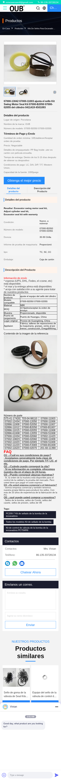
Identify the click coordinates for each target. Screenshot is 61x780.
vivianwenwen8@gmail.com (19, 2)
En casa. (6, 28)
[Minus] (56, 707)
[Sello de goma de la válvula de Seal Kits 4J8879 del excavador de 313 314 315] (16, 677)
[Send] (56, 775)
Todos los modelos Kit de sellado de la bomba (28, 522)
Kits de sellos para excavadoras (42, 28)
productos (19, 28)
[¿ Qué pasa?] (7, 563)
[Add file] (4, 775)
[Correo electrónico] (22, 563)
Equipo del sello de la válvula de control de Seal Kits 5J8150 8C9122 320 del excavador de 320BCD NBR (44, 694)
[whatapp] (15, 563)
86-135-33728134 (49, 2)
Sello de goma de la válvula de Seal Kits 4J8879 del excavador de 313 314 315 (16, 694)
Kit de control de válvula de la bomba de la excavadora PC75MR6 (27, 528)
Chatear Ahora (30, 572)
